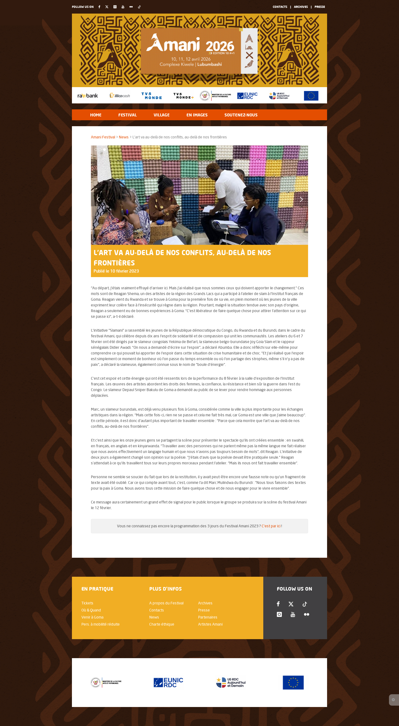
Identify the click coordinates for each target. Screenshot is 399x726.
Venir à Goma (92, 617)
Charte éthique (161, 624)
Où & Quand (91, 610)
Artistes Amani (210, 624)
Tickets (87, 603)
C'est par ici (271, 526)
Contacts (280, 7)
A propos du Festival (166, 603)
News (124, 137)
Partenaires (207, 617)
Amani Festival (103, 137)
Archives (301, 7)
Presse (320, 7)
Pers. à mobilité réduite (100, 624)
